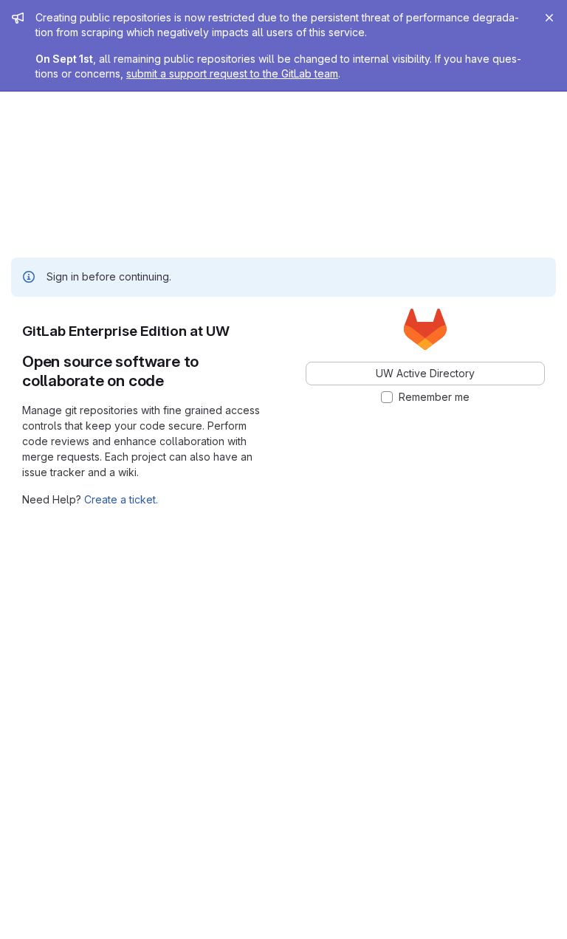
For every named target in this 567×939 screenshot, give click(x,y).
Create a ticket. (121, 499)
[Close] (549, 18)
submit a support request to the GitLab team (232, 73)
